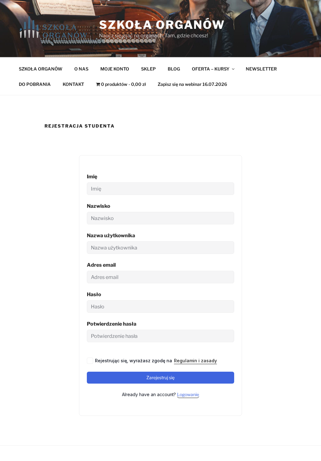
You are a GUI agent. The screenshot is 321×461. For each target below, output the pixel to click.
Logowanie (188, 394)
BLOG (174, 68)
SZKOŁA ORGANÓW (40, 68)
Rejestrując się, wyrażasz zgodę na (156, 360)
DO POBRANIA (35, 84)
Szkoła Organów (162, 25)
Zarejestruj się (160, 377)
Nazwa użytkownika (111, 235)
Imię (92, 177)
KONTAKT (73, 84)
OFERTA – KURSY (210, 68)
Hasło (94, 294)
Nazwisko (98, 206)
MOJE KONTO (114, 68)
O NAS (81, 68)
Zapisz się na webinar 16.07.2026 (192, 84)
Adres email (101, 265)
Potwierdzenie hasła (111, 324)
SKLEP (148, 68)
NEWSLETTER (261, 68)
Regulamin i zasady (195, 360)
